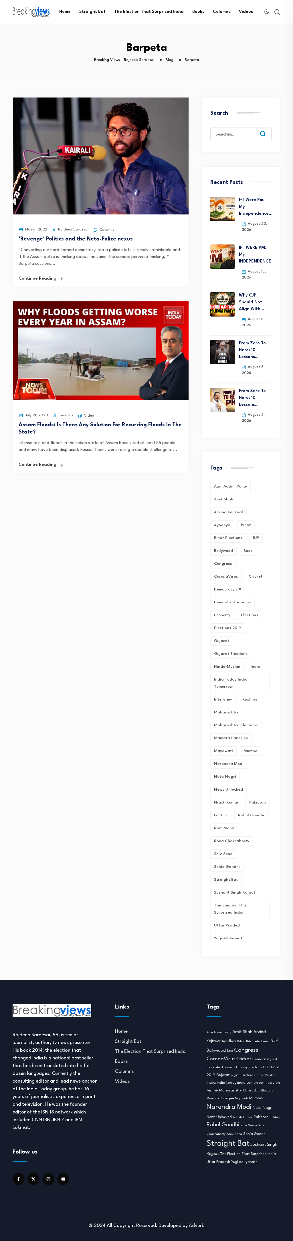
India (255, 667)
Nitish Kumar (226, 802)
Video (89, 415)
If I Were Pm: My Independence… (255, 207)
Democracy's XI (228, 589)
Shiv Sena (223, 854)
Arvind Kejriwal (228, 512)
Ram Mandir (225, 828)
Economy (222, 615)
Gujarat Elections (231, 654)
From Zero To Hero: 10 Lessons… (252, 350)
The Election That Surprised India (149, 12)
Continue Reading (37, 279)
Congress (223, 564)
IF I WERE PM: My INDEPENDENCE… (255, 255)
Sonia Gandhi (227, 867)
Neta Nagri (225, 777)
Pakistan (257, 802)
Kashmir (250, 699)
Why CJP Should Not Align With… (251, 302)
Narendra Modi (228, 764)
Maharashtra (226, 712)
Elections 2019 (227, 628)
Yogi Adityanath (229, 938)
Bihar (246, 525)
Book (247, 551)
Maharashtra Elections (236, 725)
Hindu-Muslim (227, 667)
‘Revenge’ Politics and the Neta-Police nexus (76, 239)
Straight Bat (92, 12)
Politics (220, 815)
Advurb (197, 1225)
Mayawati (223, 751)
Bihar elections (228, 538)
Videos (246, 12)
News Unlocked (228, 789)
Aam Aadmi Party (230, 486)
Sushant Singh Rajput (234, 892)
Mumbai (251, 751)
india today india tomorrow (231, 683)
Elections (249, 615)
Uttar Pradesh (227, 925)
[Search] (267, 129)
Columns (221, 12)
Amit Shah (223, 499)
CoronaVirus (226, 576)
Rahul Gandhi (251, 815)
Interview (223, 699)
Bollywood (223, 551)
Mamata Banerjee (231, 738)
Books (198, 12)
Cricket (255, 576)
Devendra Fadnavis (232, 602)
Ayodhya (222, 525)
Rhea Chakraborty (231, 841)
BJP (256, 538)
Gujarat (221, 641)
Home (65, 12)
